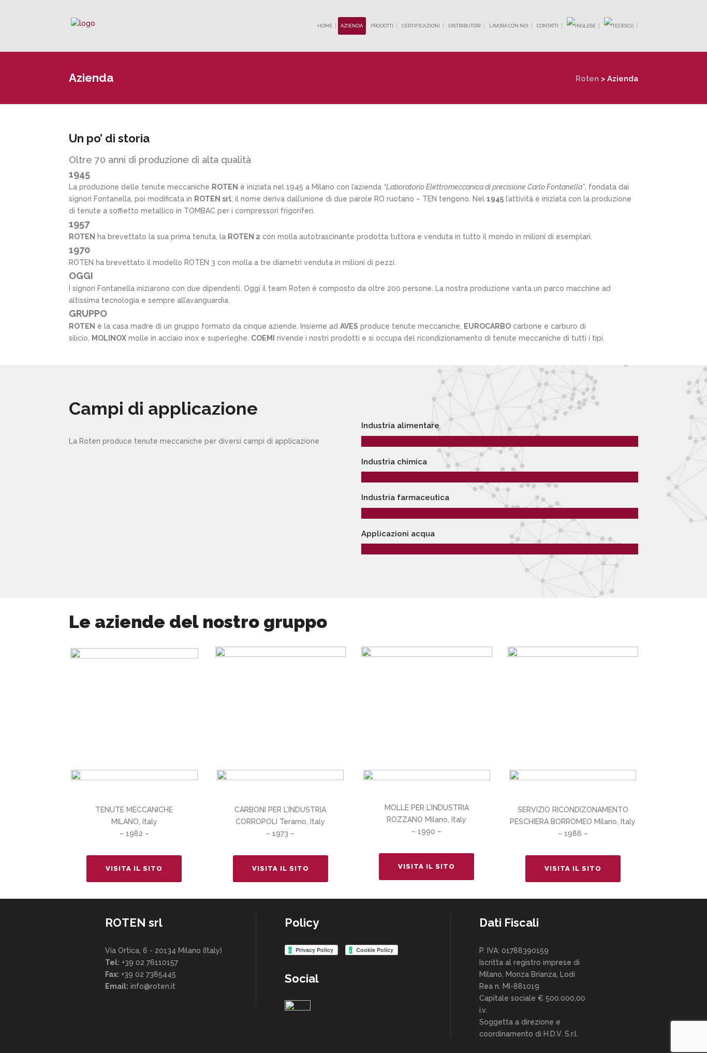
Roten (587, 78)
